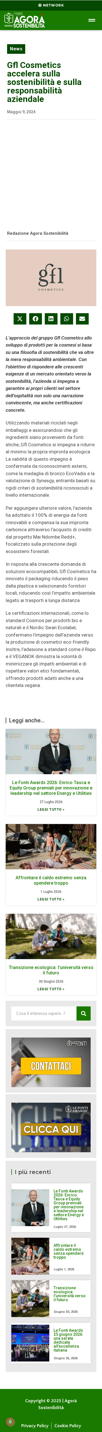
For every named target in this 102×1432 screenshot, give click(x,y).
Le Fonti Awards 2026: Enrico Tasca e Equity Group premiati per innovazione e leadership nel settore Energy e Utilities (51, 788)
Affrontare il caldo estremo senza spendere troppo (51, 880)
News (16, 49)
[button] (20, 319)
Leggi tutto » (51, 810)
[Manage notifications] (10, 1421)
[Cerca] (83, 1013)
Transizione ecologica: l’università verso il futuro (51, 970)
